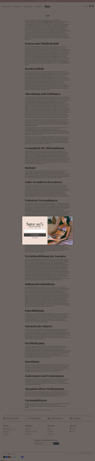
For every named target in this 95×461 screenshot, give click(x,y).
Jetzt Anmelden (35, 234)
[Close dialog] (70, 218)
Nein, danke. (35, 237)
